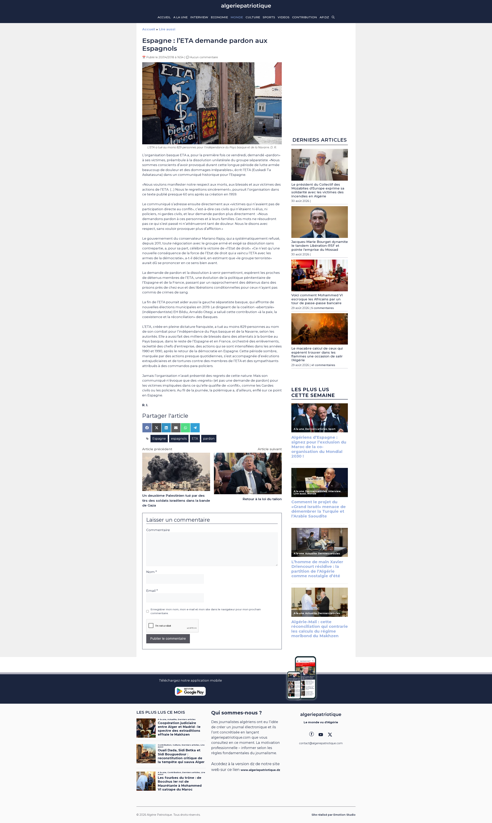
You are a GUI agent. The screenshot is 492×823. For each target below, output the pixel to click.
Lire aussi (167, 29)
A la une (180, 17)
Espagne (159, 438)
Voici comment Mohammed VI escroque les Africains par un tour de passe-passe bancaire (317, 299)
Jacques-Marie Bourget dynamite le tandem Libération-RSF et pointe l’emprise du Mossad (319, 246)
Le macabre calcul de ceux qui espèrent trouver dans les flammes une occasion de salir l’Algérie (317, 354)
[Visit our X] (330, 734)
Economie (219, 17)
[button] (333, 17)
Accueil (164, 17)
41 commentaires (323, 365)
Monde (237, 17)
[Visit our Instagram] (321, 734)
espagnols (179, 438)
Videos (283, 17)
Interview (199, 17)
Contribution (304, 17)
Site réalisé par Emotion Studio (334, 814)
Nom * (151, 572)
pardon (208, 438)
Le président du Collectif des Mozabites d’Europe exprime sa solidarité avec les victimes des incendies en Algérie (317, 190)
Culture (253, 17)
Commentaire (158, 530)
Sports (269, 17)
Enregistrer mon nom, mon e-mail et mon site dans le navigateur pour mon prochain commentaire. (205, 611)
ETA (195, 438)
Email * (152, 591)
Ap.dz (324, 17)
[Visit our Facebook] (311, 734)
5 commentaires (322, 308)
